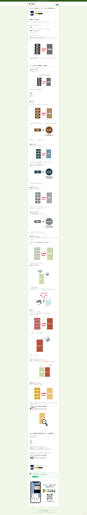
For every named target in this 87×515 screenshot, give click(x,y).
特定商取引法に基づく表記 (49, 512)
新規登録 (57, 4)
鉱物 (56, 402)
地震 (35, 25)
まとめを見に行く (35, 476)
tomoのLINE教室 (40, 512)
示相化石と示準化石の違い (43, 452)
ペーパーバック (40, 13)
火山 (34, 25)
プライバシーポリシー (45, 512)
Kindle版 (36, 13)
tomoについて (33, 512)
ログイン (55, 4)
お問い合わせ (54, 512)
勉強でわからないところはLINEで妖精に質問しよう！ (43, 0)
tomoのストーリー (36, 512)
